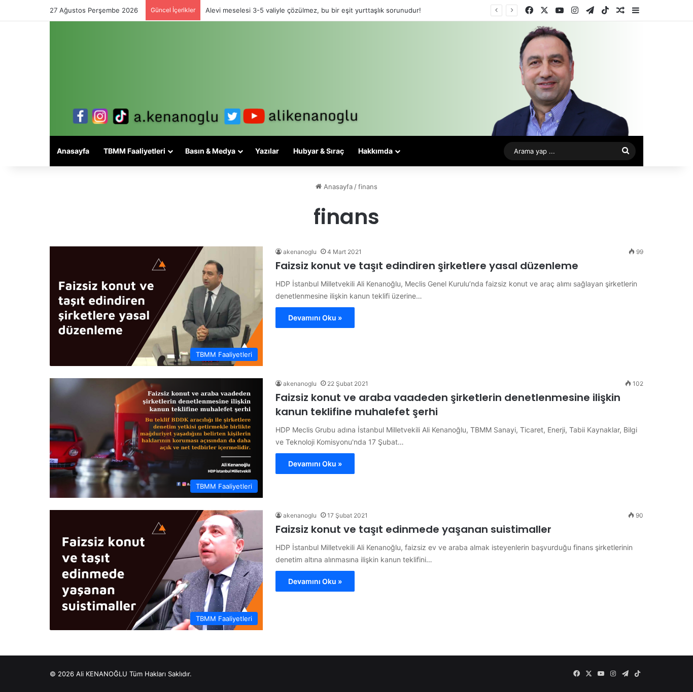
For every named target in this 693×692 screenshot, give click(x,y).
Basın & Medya (210, 151)
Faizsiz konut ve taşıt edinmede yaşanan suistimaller (413, 529)
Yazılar (267, 151)
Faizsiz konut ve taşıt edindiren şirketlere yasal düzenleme (426, 266)
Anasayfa (73, 151)
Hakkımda (375, 151)
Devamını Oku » (315, 317)
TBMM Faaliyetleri (134, 151)
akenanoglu (300, 252)
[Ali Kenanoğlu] (346, 78)
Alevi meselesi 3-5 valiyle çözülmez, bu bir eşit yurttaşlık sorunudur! (313, 10)
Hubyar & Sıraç (318, 151)
